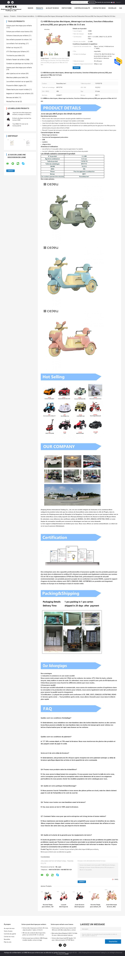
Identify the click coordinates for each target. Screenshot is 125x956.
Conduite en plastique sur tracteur (18, 63)
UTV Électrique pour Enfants (16, 51)
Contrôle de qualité (82, 8)
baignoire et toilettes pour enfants (18, 93)
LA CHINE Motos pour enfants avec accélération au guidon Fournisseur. (44, 952)
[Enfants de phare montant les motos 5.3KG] (8, 119)
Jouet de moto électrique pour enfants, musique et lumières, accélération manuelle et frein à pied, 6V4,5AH (79, 906)
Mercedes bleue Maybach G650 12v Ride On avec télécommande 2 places (64, 934)
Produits (39, 8)
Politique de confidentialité (12, 952)
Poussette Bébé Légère (14, 85)
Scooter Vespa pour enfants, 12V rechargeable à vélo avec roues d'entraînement (47, 906)
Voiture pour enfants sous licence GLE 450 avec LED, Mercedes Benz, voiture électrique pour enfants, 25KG (64, 929)
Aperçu (6, 16)
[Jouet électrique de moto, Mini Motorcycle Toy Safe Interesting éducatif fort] (111, 896)
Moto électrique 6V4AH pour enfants (86, 849)
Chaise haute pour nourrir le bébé (17, 89)
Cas (120, 8)
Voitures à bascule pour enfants (17, 35)
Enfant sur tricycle (12, 47)
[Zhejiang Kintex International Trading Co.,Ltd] (11, 9)
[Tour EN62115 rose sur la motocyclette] (8, 125)
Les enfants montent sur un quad (17, 81)
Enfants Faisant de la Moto (25, 16)
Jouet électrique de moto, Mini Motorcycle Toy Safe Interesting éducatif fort (111, 906)
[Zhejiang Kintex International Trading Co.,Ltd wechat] (19, 163)
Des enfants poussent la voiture (17, 39)
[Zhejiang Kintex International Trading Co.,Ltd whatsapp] (14, 163)
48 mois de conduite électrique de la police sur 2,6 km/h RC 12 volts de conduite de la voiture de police (33, 934)
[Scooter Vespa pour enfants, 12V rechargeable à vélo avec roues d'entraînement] (47, 896)
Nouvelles (112, 8)
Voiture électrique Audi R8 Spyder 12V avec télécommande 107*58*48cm (64, 939)
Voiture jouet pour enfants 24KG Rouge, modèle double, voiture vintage (35, 939)
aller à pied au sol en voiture (15, 73)
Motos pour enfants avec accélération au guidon (56, 852)
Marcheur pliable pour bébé (15, 77)
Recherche (92, 2)
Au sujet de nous (52, 8)
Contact (76, 67)
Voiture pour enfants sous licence (17, 31)
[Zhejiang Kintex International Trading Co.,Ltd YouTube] (12, 2)
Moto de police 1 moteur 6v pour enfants (62, 849)
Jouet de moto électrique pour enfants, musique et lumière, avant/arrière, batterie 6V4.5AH (22, 114)
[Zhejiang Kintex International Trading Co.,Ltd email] (8, 163)
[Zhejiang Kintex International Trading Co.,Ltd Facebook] (8, 2)
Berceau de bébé (12, 97)
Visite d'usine (66, 8)
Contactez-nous (99, 8)
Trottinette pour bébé (14, 55)
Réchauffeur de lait (13, 101)
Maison (30, 8)
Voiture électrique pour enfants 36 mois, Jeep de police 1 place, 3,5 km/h (35, 929)
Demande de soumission (103, 2)
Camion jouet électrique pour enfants (19, 67)
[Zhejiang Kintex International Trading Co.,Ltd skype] (24, 163)
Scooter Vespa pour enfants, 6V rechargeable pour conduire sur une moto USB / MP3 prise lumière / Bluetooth (95, 906)
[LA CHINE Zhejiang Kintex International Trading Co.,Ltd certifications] (12, 142)
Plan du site (7, 942)
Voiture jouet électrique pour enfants (19, 26)
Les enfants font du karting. (15, 43)
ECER (66, 954)
